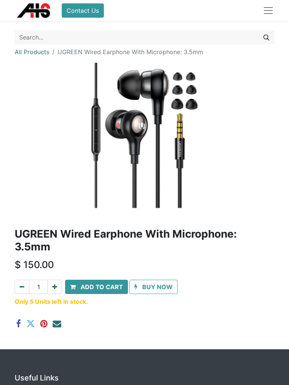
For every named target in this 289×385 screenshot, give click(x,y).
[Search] (266, 37)
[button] (96, 287)
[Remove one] (22, 287)
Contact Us (83, 10)
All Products (32, 52)
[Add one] (54, 287)
